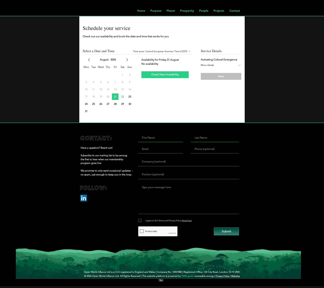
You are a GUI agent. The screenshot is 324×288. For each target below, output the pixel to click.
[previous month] (89, 60)
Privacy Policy (222, 276)
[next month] (127, 60)
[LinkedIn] (83, 198)
